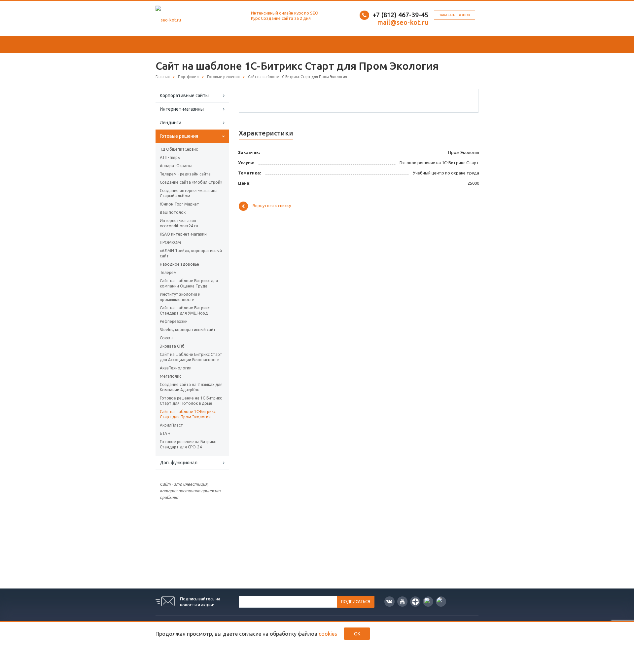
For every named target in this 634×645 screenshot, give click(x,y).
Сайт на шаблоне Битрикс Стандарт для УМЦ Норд (185, 310)
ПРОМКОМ (170, 242)
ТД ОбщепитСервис (179, 149)
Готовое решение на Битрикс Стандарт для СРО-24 (188, 444)
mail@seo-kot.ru (402, 22)
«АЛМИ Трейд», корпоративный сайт (191, 253)
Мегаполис (170, 376)
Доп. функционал (178, 462)
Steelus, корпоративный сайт (188, 329)
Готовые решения (179, 136)
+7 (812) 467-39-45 (400, 15)
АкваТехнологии (176, 368)
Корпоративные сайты (184, 95)
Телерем (168, 272)
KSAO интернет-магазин (183, 234)
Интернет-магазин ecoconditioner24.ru (179, 223)
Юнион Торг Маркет (179, 204)
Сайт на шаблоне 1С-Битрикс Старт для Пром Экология (188, 414)
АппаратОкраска (176, 166)
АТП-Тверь (170, 157)
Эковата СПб (172, 346)
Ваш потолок (173, 212)
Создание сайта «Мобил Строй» (191, 182)
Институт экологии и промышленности (180, 297)
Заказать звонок (454, 15)
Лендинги (170, 122)
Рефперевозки (174, 321)
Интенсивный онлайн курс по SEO (284, 13)
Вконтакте (389, 601)
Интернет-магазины (182, 109)
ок (357, 633)
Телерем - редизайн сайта (185, 174)
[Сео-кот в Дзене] (415, 601)
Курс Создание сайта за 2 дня (281, 18)
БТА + (165, 433)
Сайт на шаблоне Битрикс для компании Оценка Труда (189, 283)
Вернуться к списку (272, 206)
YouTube (402, 601)
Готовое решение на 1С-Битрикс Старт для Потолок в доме (191, 400)
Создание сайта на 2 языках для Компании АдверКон (191, 387)
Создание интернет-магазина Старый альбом (189, 193)
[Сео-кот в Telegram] (441, 601)
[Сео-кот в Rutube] (428, 601)
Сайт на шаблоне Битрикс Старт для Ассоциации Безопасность (191, 357)
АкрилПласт (171, 425)
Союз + (166, 338)
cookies (328, 634)
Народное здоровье (179, 264)
